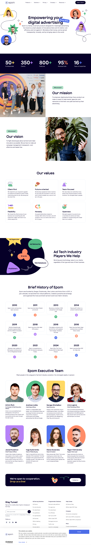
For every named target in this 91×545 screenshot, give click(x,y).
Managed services (53, 521)
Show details (22, 542)
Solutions (36, 2)
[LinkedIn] (13, 522)
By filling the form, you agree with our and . (17, 515)
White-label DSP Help (71, 507)
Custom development (71, 526)
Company (52, 2)
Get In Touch (80, 2)
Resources (61, 2)
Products (28, 2)
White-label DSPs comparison (73, 519)
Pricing (44, 2)
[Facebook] (6, 522)
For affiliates (51, 513)
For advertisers (36, 510)
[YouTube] (16, 522)
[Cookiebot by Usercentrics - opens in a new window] (9, 542)
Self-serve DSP (52, 515)
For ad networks (37, 507)
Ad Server (35, 504)
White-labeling (36, 521)
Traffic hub (51, 524)
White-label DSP (52, 518)
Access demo (36, 527)
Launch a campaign (53, 527)
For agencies (51, 507)
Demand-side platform (54, 504)
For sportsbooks (37, 515)
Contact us (75, 480)
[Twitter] (10, 522)
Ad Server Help (70, 504)
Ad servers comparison (71, 514)
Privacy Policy (22, 514)
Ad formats (35, 518)
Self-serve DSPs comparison (73, 516)
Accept (79, 531)
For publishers (36, 513)
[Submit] (29, 511)
